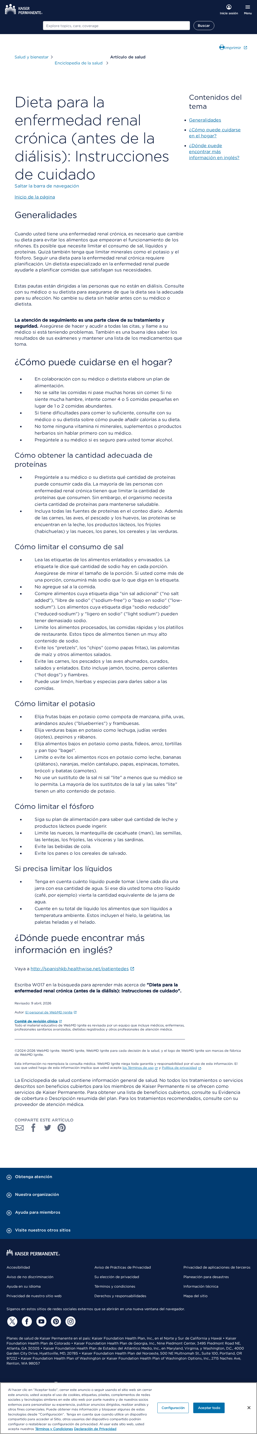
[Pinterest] (55, 1321)
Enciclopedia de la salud (79, 63)
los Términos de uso (138, 1068)
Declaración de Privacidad (95, 1429)
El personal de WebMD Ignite (49, 1012)
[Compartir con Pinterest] (62, 1128)
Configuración (173, 1408)
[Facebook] (26, 1321)
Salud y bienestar (31, 57)
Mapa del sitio (195, 1296)
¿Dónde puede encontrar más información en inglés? (214, 151)
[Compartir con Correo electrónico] (20, 1128)
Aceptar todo (209, 1408)
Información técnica (200, 1286)
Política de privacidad (179, 1068)
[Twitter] (12, 1321)
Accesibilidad (18, 1267)
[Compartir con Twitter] (48, 1128)
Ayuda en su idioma (24, 1286)
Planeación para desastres (206, 1277)
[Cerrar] (248, 1407)
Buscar (204, 26)
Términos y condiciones (114, 1286)
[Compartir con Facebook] (34, 1128)
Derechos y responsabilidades (120, 1296)
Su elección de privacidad (116, 1277)
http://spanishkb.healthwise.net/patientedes (80, 968)
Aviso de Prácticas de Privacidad (122, 1267)
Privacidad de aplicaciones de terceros (216, 1267)
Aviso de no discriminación (30, 1277)
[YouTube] (41, 1321)
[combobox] (116, 25)
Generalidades (205, 120)
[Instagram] (70, 1321)
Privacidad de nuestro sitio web (34, 1296)
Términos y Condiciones (54, 1429)
